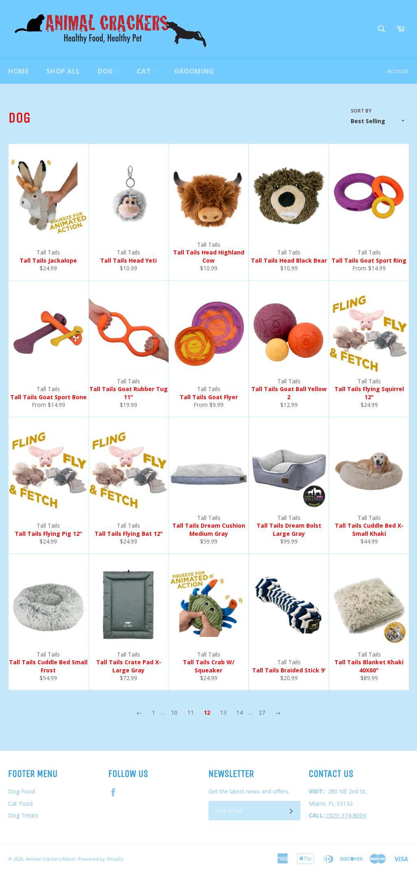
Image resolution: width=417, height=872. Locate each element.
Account (398, 71)
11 (190, 712)
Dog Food (21, 791)
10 (174, 712)
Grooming (194, 71)
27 (262, 712)
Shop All (63, 71)
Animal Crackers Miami (51, 859)
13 (223, 712)
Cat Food (20, 803)
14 (239, 712)
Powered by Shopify (100, 859)
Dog (106, 71)
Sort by (361, 111)
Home (18, 71)
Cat (145, 71)
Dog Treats (23, 815)
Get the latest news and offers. (249, 791)
